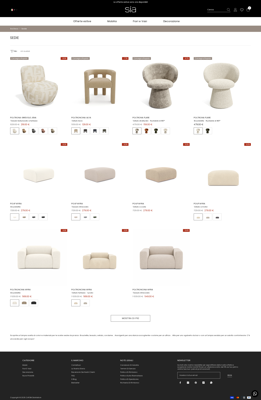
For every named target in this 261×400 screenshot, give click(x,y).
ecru (14, 131)
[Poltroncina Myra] (38, 257)
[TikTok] (203, 382)
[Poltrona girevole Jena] (38, 85)
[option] (130, 2)
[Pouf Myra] (38, 171)
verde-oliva (94, 216)
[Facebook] (180, 382)
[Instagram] (188, 382)
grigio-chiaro (85, 216)
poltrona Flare (141, 117)
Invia (230, 375)
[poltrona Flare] (161, 85)
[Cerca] (218, 10)
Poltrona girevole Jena (23, 117)
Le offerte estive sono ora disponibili (131, 2)
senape (24, 131)
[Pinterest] (196, 382)
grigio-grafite (33, 216)
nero (85, 131)
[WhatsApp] (211, 382)
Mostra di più (130, 318)
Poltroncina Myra (20, 289)
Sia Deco (14, 28)
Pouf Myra (16, 203)
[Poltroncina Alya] (99, 85)
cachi (52, 131)
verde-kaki (104, 131)
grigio (217, 216)
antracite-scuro (33, 131)
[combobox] (216, 10)
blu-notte (94, 131)
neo (137, 131)
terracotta (43, 131)
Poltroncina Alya (81, 117)
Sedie (24, 28)
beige (75, 131)
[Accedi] (235, 10)
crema (165, 131)
